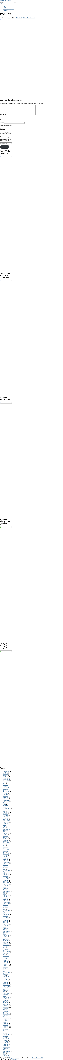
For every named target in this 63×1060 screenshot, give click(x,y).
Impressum (5, 10)
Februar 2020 (6, 902)
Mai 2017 (5, 960)
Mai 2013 (5, 1043)
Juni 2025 (5, 794)
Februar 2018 (6, 943)
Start (4, 6)
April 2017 (5, 961)
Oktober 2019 (6, 910)
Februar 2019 (6, 923)
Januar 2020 (6, 903)
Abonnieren (5, 146)
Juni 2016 (5, 979)
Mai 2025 (5, 796)
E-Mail (1, 120)
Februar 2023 (6, 841)
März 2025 (5, 798)
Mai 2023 (5, 837)
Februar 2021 (6, 883)
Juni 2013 (5, 1041)
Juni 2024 (5, 815)
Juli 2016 (5, 978)
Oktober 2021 (6, 870)
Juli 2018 (5, 936)
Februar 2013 (6, 1047)
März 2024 (5, 819)
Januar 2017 (6, 965)
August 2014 (6, 1018)
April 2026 (5, 776)
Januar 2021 (6, 884)
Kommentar (3, 114)
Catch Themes (14, 1059)
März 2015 (5, 1004)
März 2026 (5, 778)
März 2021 (5, 881)
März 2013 (5, 1045)
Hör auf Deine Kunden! (29, 18)
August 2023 (6, 833)
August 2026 (6, 771)
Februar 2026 (6, 779)
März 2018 (5, 942)
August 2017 (6, 956)
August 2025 (6, 792)
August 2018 (6, 935)
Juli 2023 (5, 834)
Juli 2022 (5, 855)
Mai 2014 (5, 1022)
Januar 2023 (6, 843)
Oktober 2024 (6, 808)
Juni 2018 (5, 938)
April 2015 (5, 1003)
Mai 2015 (5, 1001)
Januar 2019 (6, 924)
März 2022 (5, 860)
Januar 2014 (6, 1027)
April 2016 (5, 982)
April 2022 (5, 859)
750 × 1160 (19, 18)
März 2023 (5, 840)
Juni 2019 (5, 917)
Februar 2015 (6, 1005)
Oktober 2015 (6, 993)
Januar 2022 (6, 863)
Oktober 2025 (6, 787)
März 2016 (5, 983)
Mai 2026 (5, 775)
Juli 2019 (5, 916)
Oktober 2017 (6, 951)
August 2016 (6, 976)
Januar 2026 (6, 780)
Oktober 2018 (6, 931)
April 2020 (5, 899)
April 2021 (5, 880)
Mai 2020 (5, 898)
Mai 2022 (5, 858)
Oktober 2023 (6, 829)
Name (1, 117)
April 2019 (5, 920)
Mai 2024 (5, 816)
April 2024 (5, 818)
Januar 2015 (6, 1007)
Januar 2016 (6, 986)
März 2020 (5, 900)
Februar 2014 (6, 1026)
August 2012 (6, 1055)
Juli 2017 (5, 957)
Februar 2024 (6, 820)
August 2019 (6, 914)
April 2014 (5, 1023)
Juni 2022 (5, 856)
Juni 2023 (5, 836)
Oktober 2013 (6, 1034)
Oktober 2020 (6, 891)
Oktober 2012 (6, 1051)
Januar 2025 (6, 801)
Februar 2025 (6, 800)
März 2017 (5, 963)
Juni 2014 (5, 1020)
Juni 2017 (5, 958)
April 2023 (5, 838)
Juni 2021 (5, 877)
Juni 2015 (5, 1000)
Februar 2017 (6, 964)
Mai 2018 (5, 939)
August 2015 (6, 997)
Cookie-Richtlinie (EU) (8, 9)
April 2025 (5, 797)
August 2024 (6, 812)
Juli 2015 (5, 998)
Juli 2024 (5, 814)
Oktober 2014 (6, 1014)
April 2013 (5, 1044)
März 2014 (5, 1025)
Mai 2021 (5, 878)
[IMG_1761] (25, 96)
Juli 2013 (5, 1040)
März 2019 (5, 921)
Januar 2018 (6, 945)
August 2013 (6, 1038)
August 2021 (6, 874)
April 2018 (5, 940)
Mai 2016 (5, 980)
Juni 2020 (5, 896)
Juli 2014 (5, 1019)
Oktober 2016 (6, 972)
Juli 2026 (5, 772)
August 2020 (6, 895)
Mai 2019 (5, 918)
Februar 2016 (6, 985)
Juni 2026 (5, 774)
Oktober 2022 (6, 849)
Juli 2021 (5, 876)
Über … (5, 7)
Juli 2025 (5, 793)
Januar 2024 (6, 822)
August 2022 (6, 854)
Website (2, 122)
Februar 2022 (6, 862)
